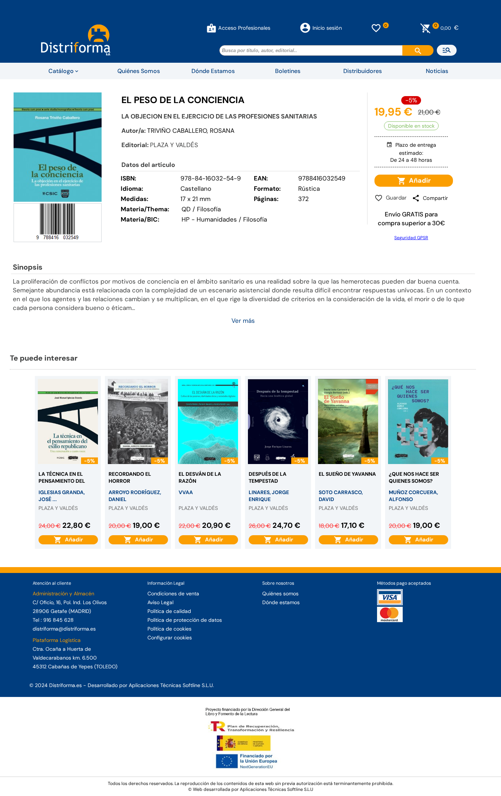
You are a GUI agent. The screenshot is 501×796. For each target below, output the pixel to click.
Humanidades (217, 219)
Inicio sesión (327, 28)
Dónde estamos (281, 602)
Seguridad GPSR (411, 238)
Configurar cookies (169, 637)
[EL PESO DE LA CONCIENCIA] (58, 147)
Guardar (395, 197)
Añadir (418, 180)
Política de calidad (169, 611)
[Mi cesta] (425, 28)
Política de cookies (169, 628)
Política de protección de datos (184, 620)
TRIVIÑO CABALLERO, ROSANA (190, 131)
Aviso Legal (160, 602)
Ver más (243, 321)
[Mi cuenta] (211, 28)
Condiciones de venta (173, 593)
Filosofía (255, 219)
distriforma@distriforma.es (64, 628)
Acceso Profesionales (244, 28)
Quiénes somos (280, 593)
